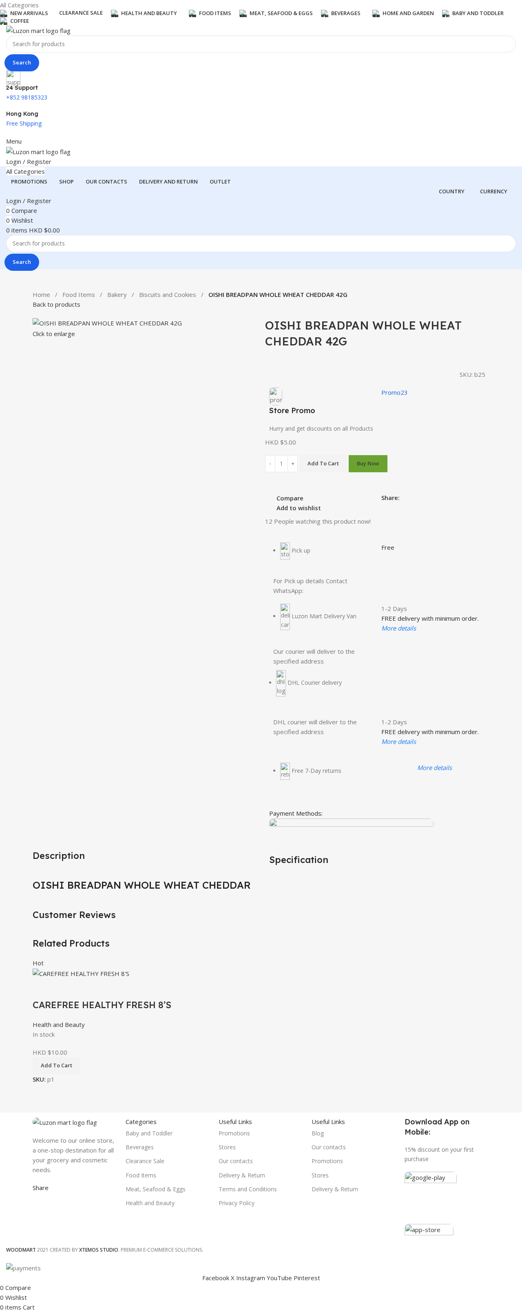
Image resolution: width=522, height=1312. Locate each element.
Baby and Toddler (149, 1133)
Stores (227, 1147)
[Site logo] (38, 30)
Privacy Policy (236, 1203)
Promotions (234, 1133)
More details (398, 628)
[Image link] (65, 1121)
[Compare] (43, 988)
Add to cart (323, 463)
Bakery (117, 294)
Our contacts (236, 1161)
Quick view (65, 988)
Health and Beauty (59, 1024)
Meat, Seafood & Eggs (156, 1189)
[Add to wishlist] (87, 988)
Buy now (368, 463)
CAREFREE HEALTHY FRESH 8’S (102, 1005)
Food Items (78, 294)
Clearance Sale (145, 1161)
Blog (318, 1133)
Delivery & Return (242, 1175)
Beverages (140, 1147)
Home (41, 294)
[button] (56, 1065)
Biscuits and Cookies (167, 294)
